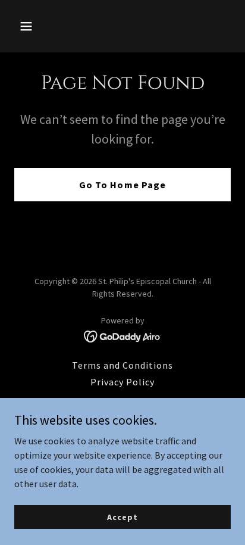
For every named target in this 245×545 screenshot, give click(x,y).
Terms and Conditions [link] (122, 365)
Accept (122, 516)
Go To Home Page (122, 185)
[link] (123, 335)
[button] (30, 26)
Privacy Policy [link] (122, 382)
